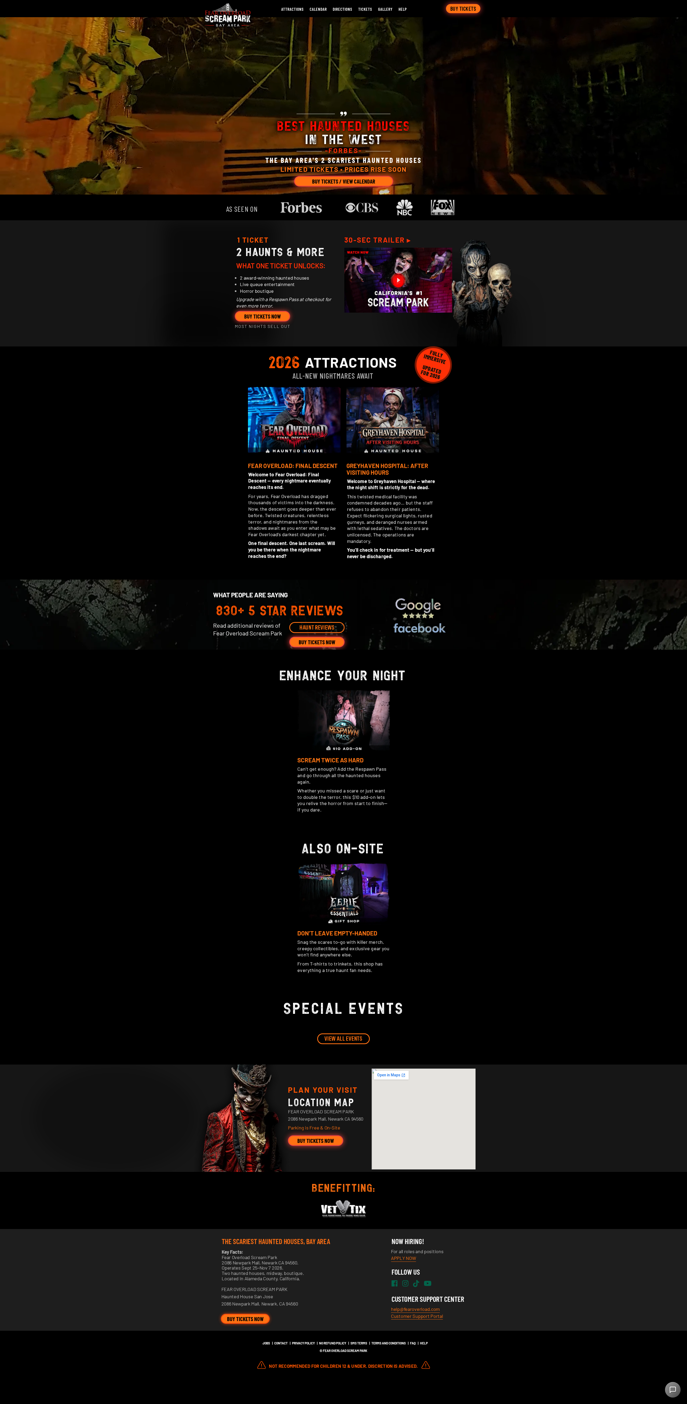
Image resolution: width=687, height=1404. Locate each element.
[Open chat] (673, 1390)
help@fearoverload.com (415, 1309)
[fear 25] (227, 20)
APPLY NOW (403, 1258)
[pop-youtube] (398, 280)
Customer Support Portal (417, 1316)
